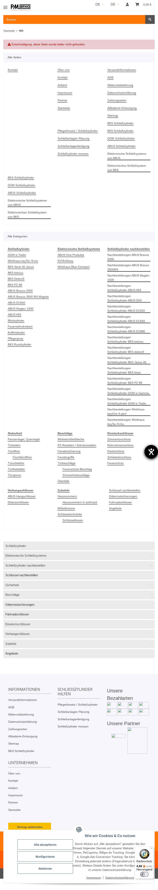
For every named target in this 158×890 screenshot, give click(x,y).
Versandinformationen (121, 69)
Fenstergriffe (66, 457)
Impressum (65, 92)
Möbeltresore (66, 508)
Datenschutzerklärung (121, 92)
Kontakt (13, 69)
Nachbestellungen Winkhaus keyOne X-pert (125, 411)
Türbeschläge (67, 463)
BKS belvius (15, 272)
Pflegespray (15, 338)
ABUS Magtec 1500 (20, 308)
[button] (127, 4)
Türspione (14, 475)
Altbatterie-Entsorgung (122, 108)
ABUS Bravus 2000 (20, 290)
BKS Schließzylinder (120, 123)
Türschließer (16, 463)
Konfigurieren (45, 856)
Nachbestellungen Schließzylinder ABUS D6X (124, 298)
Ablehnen (45, 868)
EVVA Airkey (65, 260)
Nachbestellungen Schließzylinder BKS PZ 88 (124, 380)
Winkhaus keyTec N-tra (23, 260)
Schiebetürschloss (119, 457)
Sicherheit (12, 585)
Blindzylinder (16, 320)
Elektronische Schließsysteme (25, 555)
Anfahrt (62, 85)
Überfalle (63, 481)
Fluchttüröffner (22, 457)
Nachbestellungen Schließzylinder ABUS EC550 (126, 308)
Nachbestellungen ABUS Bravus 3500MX (128, 267)
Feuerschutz (115, 463)
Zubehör (10, 643)
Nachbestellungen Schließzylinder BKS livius (124, 370)
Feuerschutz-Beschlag (77, 469)
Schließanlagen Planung (73, 138)
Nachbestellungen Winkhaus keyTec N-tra (125, 422)
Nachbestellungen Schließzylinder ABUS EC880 (126, 329)
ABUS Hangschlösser (22, 496)
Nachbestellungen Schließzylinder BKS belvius (125, 339)
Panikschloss (115, 451)
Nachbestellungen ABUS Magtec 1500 (128, 277)
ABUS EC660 (16, 302)
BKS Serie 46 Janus (21, 266)
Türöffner (14, 451)
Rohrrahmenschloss (120, 445)
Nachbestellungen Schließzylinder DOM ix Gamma (128, 391)
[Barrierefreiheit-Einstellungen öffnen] (151, 452)
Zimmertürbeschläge (76, 475)
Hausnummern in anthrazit (80, 502)
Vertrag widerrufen (30, 827)
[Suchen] (150, 19)
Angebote (115, 508)
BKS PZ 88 (15, 284)
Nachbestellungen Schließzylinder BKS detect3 (125, 350)
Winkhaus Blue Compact (73, 266)
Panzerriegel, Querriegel (24, 439)
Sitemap (112, 115)
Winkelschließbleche (71, 439)
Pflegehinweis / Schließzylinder (78, 130)
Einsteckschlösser (17, 624)
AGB (110, 77)
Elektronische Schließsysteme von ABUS (126, 156)
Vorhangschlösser (17, 634)
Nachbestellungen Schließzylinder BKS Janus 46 (126, 360)
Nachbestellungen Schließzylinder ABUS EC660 (126, 319)
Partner (62, 100)
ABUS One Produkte (71, 254)
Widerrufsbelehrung (120, 85)
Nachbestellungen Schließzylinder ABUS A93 (124, 288)
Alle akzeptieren (45, 844)
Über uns (64, 69)
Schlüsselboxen (73, 520)
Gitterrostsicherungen (123, 496)
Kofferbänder (16, 332)
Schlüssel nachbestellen (124, 490)
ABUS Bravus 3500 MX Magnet (28, 296)
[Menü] (151, 849)
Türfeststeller (16, 469)
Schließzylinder (15, 546)
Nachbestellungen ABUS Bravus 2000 (128, 257)
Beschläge (12, 594)
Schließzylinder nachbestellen (25, 565)
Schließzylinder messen (73, 153)
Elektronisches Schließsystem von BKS (126, 168)
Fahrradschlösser (120, 502)
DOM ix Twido (17, 254)
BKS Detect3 (16, 278)
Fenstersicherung (69, 451)
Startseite (64, 108)
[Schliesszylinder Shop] (21, 7)
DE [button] (97, 4)
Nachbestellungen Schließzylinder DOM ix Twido (126, 401)
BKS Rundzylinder (19, 344)
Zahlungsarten (116, 100)
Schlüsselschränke (70, 514)
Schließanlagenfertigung (73, 146)
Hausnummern (67, 496)
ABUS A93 (14, 314)
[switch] (144, 874)
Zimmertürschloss (119, 439)
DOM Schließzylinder (121, 138)
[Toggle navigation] (5, 5)
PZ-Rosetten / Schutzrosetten (77, 445)
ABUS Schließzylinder (121, 146)
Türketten (14, 445)
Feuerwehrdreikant (20, 326)
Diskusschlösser (18, 502)
